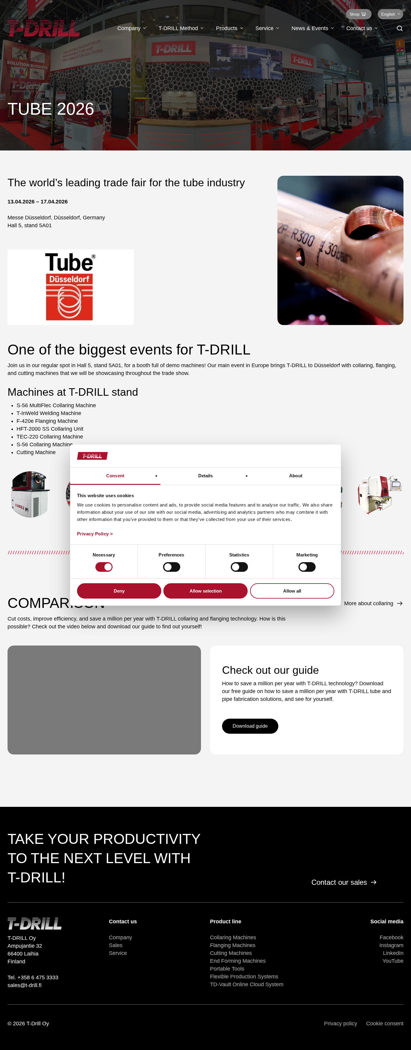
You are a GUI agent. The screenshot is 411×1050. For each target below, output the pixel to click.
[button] (250, 726)
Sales (115, 945)
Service (118, 953)
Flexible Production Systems (244, 977)
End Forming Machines (238, 961)
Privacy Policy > (95, 533)
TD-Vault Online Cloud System (246, 984)
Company (120, 937)
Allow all (292, 590)
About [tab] (295, 475)
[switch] (171, 567)
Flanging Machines (232, 945)
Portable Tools (227, 969)
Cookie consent (384, 1024)
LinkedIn (393, 953)
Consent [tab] (115, 475)
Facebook (391, 937)
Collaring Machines (233, 937)
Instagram (391, 945)
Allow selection (206, 590)
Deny (119, 590)
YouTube (392, 961)
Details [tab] (205, 475)
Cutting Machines (231, 953)
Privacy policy (340, 1024)
